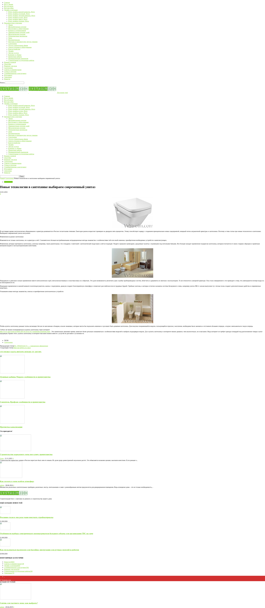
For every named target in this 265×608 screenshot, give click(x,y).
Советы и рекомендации (12, 70)
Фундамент (8, 75)
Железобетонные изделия (17, 27)
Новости (7, 79)
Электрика (8, 77)
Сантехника (12, 43)
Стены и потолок (10, 71)
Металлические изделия (16, 34)
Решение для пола (10, 66)
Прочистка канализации (11, 427)
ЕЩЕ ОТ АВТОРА (34, 352)
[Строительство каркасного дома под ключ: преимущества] (15, 450)
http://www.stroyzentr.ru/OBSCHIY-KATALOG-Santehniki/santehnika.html (25, 331)
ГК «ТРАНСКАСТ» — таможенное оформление (31, 346)
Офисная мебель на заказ (22, 348)
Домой (2, 178)
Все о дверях (8, 4)
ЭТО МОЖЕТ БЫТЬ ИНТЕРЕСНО (13, 352)
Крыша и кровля (10, 62)
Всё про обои (9, 8)
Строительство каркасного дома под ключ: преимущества (26, 454)
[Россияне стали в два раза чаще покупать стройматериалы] (5, 513)
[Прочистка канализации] (12, 423)
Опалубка (7, 64)
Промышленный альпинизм (18, 58)
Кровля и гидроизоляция (17, 30)
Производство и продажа (13, 23)
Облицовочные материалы (17, 36)
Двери (10, 25)
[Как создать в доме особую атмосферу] (11, 477)
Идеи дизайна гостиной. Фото (19, 14)
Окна (10, 38)
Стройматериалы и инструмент (15, 73)
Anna (2, 458)
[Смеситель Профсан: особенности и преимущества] (12, 398)
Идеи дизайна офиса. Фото (17, 19)
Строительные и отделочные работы (21, 60)
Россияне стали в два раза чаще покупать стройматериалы (26, 517)
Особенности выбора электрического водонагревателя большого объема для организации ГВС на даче (46, 533)
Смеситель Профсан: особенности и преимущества (22, 402)
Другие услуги (13, 53)
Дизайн (11, 51)
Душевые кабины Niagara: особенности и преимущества (25, 377)
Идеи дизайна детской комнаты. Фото (21, 15)
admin (2, 485)
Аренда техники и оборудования (19, 47)
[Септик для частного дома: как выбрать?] (15, 599)
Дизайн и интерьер (11, 10)
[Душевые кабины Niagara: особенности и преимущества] (12, 373)
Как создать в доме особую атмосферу (17, 481)
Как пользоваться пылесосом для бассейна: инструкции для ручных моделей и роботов (39, 550)
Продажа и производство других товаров (22, 42)
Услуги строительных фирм (18, 45)
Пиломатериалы (14, 40)
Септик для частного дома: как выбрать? (19, 603)
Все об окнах (8, 6)
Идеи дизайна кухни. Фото (17, 17)
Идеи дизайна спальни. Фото (18, 21)
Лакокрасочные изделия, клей (18, 32)
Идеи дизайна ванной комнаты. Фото (21, 12)
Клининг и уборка (14, 55)
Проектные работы (15, 57)
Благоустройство (14, 49)
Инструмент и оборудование (18, 29)
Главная (7, 2)
